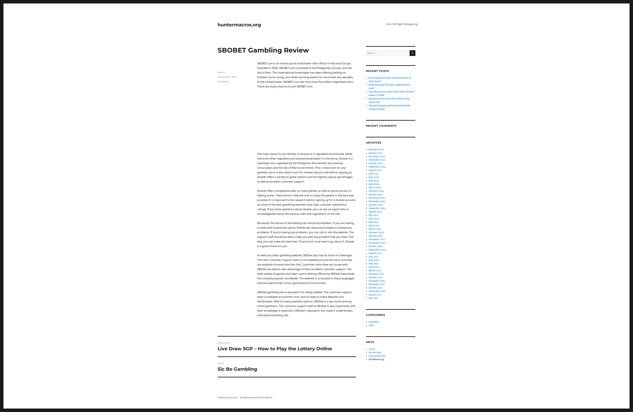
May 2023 (374, 222)
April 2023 (374, 225)
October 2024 (376, 163)
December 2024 (377, 156)
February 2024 (376, 191)
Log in (372, 349)
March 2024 (375, 187)
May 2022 (374, 263)
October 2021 (375, 287)
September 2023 (377, 208)
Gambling (223, 81)
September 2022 (377, 249)
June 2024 (374, 177)
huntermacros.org (239, 24)
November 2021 (377, 284)
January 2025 (375, 153)
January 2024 (375, 194)
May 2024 (374, 180)
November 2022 (377, 242)
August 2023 (375, 211)
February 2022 (376, 274)
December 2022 (377, 239)
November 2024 (377, 160)
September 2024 (377, 166)
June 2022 (374, 260)
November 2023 (377, 201)
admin (221, 72)
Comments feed (377, 356)
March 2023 (375, 229)
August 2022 (375, 253)
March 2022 (375, 270)
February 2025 (376, 149)
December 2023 (377, 198)
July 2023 (373, 215)
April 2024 (374, 184)
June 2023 (374, 218)
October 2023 (375, 204)
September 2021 (377, 291)
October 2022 (376, 246)
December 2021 (377, 280)
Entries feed (375, 352)
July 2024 (373, 173)
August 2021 (375, 294)
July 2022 (373, 256)
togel (371, 325)
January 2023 (375, 236)
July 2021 (373, 298)
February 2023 (376, 232)
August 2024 (375, 170)
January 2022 (375, 277)
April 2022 (374, 267)
